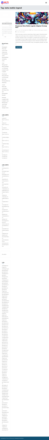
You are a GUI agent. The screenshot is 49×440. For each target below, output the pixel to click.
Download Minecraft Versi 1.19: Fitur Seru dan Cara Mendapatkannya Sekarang (6, 78)
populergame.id (5, 429)
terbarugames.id (5, 318)
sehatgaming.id (5, 394)
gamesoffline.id (5, 283)
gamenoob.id (4, 410)
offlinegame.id (4, 308)
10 (2, 29)
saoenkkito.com (5, 179)
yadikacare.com (5, 233)
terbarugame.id (5, 316)
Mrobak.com (4, 195)
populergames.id (5, 412)
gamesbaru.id (4, 406)
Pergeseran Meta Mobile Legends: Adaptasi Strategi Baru (31, 26)
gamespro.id (4, 404)
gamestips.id (4, 286)
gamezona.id (4, 367)
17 (2, 31)
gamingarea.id (5, 332)
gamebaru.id (4, 414)
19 (5, 31)
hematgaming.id (5, 350)
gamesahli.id (4, 348)
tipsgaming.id (4, 295)
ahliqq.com (4, 122)
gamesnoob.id (4, 402)
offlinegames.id (5, 276)
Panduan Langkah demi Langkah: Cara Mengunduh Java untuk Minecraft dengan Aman (5, 102)
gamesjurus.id (5, 345)
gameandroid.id (5, 270)
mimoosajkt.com (5, 204)
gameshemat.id (5, 356)
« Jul (5, 36)
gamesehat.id (4, 420)
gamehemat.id (5, 359)
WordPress (21, 438)
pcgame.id (4, 313)
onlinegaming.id (5, 311)
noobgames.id (4, 415)
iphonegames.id (5, 273)
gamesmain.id (5, 347)
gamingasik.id (4, 329)
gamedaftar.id (4, 418)
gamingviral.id (5, 386)
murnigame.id (4, 369)
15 (9, 29)
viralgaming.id (5, 398)
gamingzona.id (5, 334)
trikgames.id (4, 291)
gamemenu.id (4, 366)
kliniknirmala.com (5, 223)
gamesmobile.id (5, 281)
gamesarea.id (4, 370)
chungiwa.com (5, 209)
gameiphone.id (5, 272)
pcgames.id (4, 315)
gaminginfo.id (4, 321)
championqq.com (5, 150)
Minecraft (36, 30)
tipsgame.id (4, 319)
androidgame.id (5, 265)
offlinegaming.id (5, 310)
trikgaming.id (4, 297)
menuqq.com (4, 158)
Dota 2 (32, 30)
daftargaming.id (5, 393)
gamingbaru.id (5, 385)
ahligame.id (4, 374)
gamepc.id (4, 275)
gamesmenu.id (5, 342)
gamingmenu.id (5, 327)
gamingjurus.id (5, 326)
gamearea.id (4, 372)
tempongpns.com (5, 174)
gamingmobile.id (5, 294)
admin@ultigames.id (25, 30)
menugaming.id (5, 337)
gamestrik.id (4, 289)
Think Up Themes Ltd (10, 438)
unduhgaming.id (5, 390)
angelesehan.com (5, 190)
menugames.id (5, 355)
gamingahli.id (4, 331)
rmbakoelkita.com (5, 188)
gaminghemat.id (5, 323)
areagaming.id (5, 339)
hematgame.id (5, 377)
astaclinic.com (5, 235)
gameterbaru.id (5, 288)
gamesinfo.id (4, 278)
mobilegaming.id (5, 307)
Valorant (45, 30)
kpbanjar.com (4, 219)
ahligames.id (4, 358)
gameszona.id (4, 351)
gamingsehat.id (5, 391)
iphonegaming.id (5, 305)
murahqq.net (4, 132)
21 (8, 31)
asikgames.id (4, 361)
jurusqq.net (4, 127)
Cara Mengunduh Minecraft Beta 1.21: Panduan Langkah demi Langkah (5, 67)
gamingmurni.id (5, 324)
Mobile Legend (41, 30)
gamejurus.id (4, 364)
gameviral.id (4, 417)
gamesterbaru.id (5, 284)
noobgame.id (4, 425)
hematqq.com (4, 154)
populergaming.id (5, 396)
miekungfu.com (5, 196)
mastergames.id (5, 378)
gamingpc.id (4, 299)
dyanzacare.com (5, 243)
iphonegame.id (5, 303)
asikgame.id (4, 375)
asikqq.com (4, 118)
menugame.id (4, 380)
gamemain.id (4, 363)
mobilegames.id (5, 280)
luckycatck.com (5, 187)
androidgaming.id (5, 268)
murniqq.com (4, 156)
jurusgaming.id (5, 335)
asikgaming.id (4, 340)
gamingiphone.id (5, 292)
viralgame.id (4, 426)
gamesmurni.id (5, 343)
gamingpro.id (4, 388)
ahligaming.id (4, 353)
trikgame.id (4, 267)
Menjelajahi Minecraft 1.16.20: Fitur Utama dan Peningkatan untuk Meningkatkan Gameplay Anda (5, 54)
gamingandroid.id (5, 300)
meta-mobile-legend (21, 31)
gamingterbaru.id (5, 302)
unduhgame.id (5, 428)
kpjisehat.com (4, 214)
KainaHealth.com (5, 228)
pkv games (4, 254)
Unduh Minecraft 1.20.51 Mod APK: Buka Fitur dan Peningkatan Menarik (5, 90)
